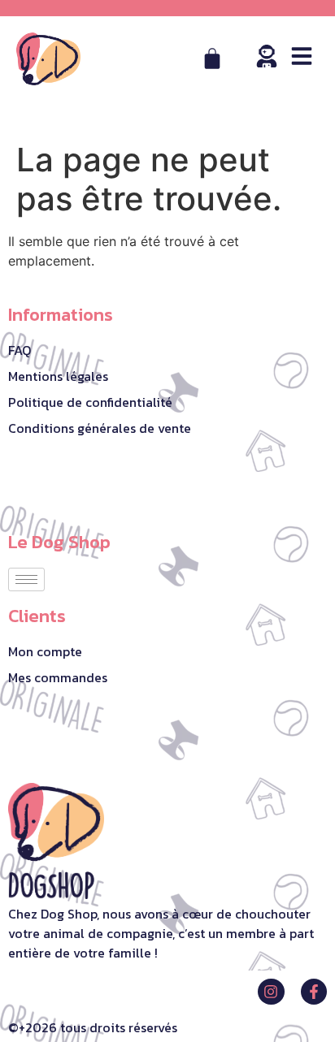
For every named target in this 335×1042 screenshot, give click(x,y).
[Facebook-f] (314, 992)
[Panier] (212, 58)
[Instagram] (271, 992)
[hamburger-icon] (26, 579)
